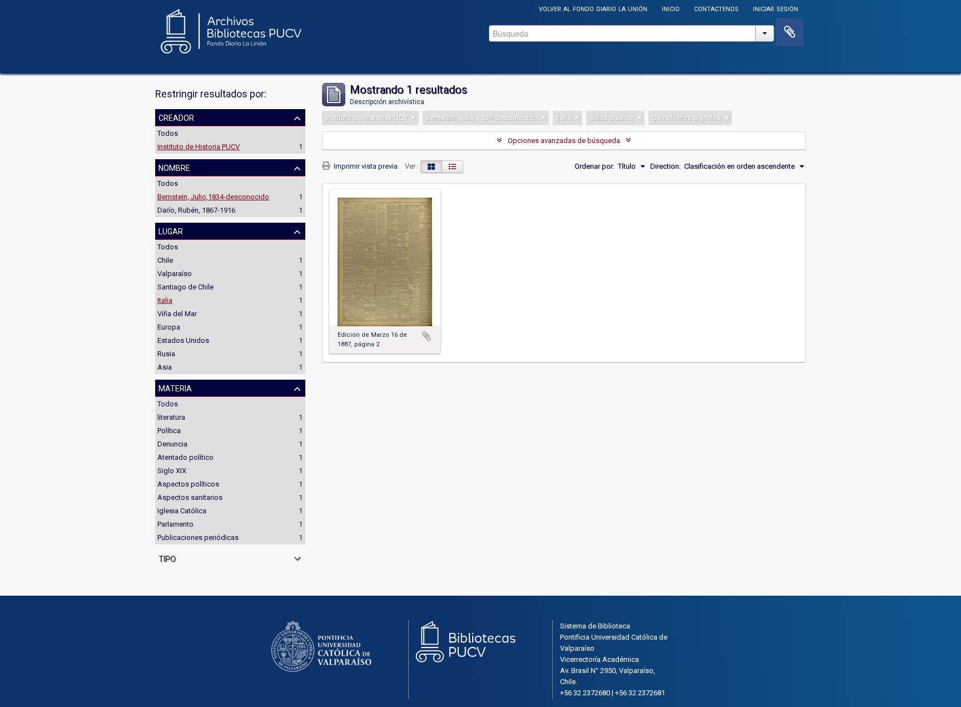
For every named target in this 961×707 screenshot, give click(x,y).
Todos (167, 133)
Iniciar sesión (775, 8)
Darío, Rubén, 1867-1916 (196, 210)
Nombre (174, 167)
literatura (171, 417)
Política (169, 430)
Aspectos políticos (188, 484)
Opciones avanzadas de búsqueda (564, 140)
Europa (168, 327)
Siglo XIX (171, 471)
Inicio (671, 8)
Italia (164, 300)
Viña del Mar (177, 314)
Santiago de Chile (185, 287)
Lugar (170, 230)
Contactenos (716, 8)
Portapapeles (790, 32)
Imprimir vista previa (365, 166)
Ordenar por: (594, 166)
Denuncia (172, 444)
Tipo (167, 557)
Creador (176, 117)
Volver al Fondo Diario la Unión (593, 8)
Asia (164, 367)
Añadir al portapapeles (426, 336)
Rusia (166, 354)
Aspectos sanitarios (189, 497)
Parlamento (175, 524)
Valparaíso (174, 273)
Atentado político (185, 457)
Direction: (665, 166)
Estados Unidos (183, 340)
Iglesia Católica (181, 511)
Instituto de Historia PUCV (198, 147)
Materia (175, 387)
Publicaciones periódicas (198, 537)
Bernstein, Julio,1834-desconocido (213, 197)
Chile (165, 260)
